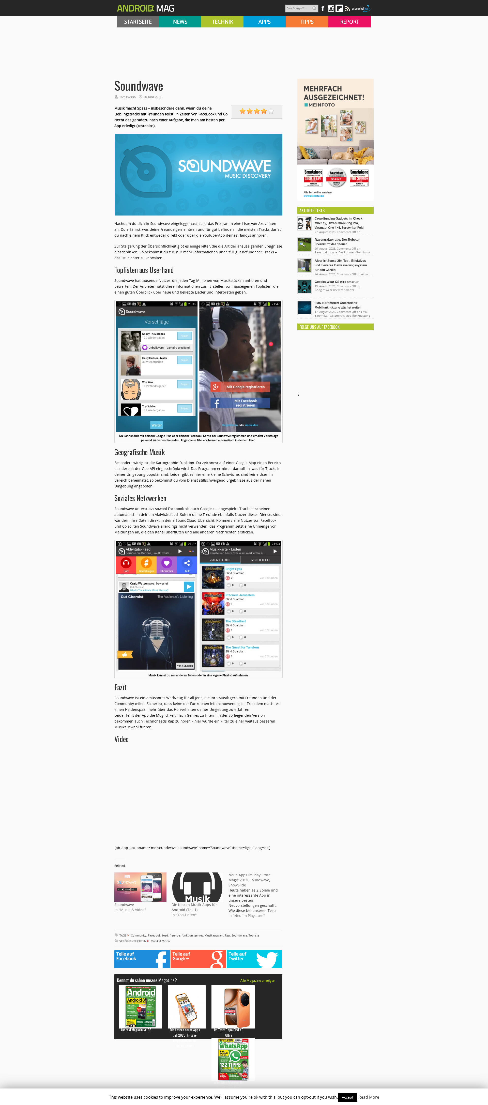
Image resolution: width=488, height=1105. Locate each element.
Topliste (254, 935)
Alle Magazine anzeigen (257, 980)
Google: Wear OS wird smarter (337, 282)
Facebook (154, 935)
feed (165, 935)
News (180, 21)
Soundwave (124, 904)
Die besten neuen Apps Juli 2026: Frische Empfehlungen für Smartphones (185, 1037)
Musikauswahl (214, 935)
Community (138, 935)
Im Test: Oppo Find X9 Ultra (228, 1032)
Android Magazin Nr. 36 (135, 1029)
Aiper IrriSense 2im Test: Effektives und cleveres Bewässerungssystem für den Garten (341, 265)
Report (349, 21)
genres (198, 935)
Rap (227, 935)
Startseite (138, 21)
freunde (175, 935)
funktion (187, 935)
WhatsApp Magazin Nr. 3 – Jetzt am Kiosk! (228, 1084)
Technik (222, 21)
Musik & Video (160, 941)
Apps (264, 21)
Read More (368, 1097)
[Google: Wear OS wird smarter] (304, 292)
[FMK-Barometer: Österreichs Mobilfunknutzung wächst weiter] (304, 313)
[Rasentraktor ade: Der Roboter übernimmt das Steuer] (304, 250)
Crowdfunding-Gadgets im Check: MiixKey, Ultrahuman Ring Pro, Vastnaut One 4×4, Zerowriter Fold (339, 223)
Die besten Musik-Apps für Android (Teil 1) (194, 907)
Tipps (307, 21)
